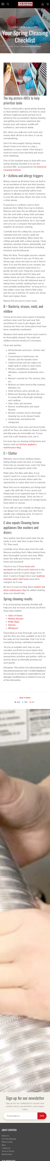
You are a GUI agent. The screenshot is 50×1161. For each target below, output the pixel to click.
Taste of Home (15, 615)
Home (11, 46)
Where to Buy (7, 1142)
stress (30, 127)
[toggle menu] (3, 4)
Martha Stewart (15, 618)
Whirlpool (13, 628)
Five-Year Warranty (9, 1139)
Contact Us (6, 1148)
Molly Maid (13, 621)
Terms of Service (8, 1151)
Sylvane (12, 625)
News (17, 46)
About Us (5, 1136)
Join (42, 1116)
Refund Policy (7, 1154)
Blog (3, 1145)
